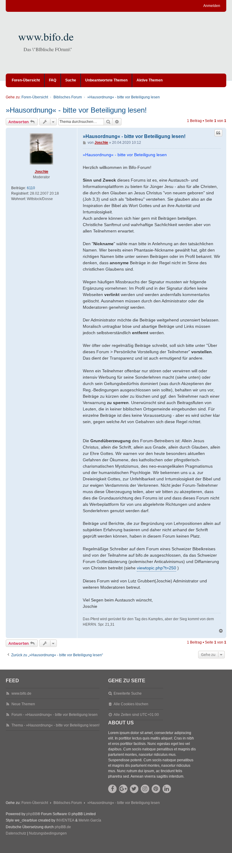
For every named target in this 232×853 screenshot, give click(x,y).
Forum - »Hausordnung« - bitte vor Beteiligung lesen (54, 715)
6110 (31, 188)
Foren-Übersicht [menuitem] (26, 80)
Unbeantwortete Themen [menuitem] (106, 80)
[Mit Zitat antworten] (218, 133)
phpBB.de (63, 827)
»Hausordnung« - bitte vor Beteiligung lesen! (76, 110)
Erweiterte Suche (128, 693)
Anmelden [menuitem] (211, 6)
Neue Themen (23, 704)
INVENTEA (65, 820)
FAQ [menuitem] (52, 80)
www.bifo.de (46, 36)
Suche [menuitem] (70, 80)
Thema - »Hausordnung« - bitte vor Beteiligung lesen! (55, 725)
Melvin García (90, 820)
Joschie (41, 172)
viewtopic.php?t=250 (156, 567)
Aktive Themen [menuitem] (150, 80)
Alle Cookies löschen (131, 704)
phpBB (31, 814)
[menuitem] (16, 833)
